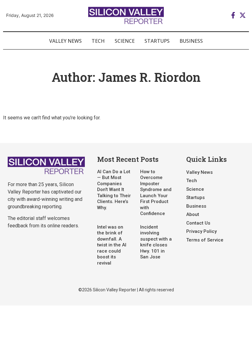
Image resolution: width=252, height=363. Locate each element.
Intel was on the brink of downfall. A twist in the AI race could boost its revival (111, 245)
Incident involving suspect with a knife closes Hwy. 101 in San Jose (156, 242)
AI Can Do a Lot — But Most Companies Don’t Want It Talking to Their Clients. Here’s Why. (114, 189)
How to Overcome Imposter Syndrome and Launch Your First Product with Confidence (155, 193)
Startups (157, 41)
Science (125, 41)
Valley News (65, 41)
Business (191, 41)
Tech (98, 41)
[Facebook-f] (233, 15)
